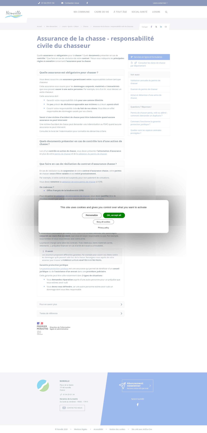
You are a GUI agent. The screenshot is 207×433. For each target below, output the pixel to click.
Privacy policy (103, 228)
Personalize (92, 215)
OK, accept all (114, 215)
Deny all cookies (103, 222)
